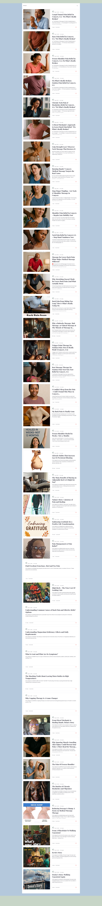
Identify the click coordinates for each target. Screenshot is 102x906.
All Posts (25, 5)
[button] (77, 5)
